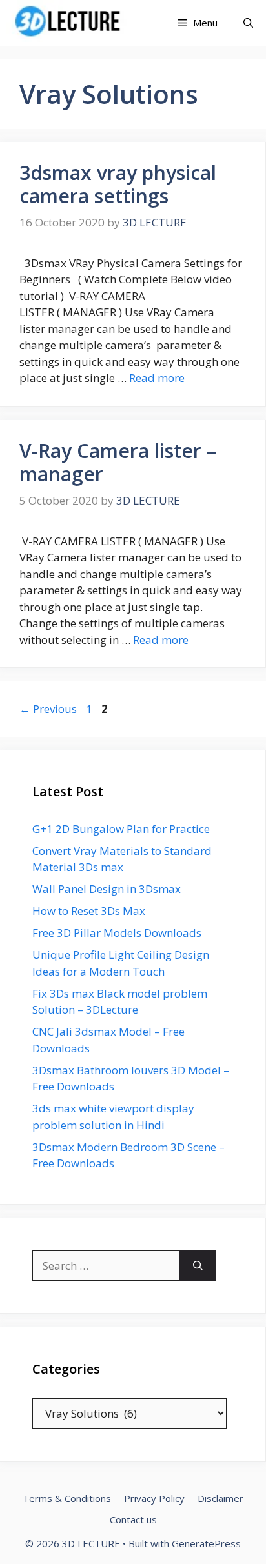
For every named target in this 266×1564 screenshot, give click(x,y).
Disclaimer (220, 1498)
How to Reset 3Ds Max (88, 910)
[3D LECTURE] (70, 23)
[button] (248, 23)
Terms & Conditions (67, 1498)
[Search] (197, 1265)
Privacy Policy (154, 1498)
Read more (157, 377)
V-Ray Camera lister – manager (117, 462)
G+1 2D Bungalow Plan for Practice (121, 828)
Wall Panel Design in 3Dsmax (106, 888)
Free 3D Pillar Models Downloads (116, 932)
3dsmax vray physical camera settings (117, 184)
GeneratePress (206, 1543)
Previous (48, 708)
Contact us (133, 1519)
